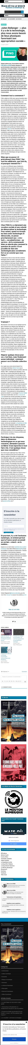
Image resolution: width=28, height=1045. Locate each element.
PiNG (2, 65)
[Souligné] (6, 681)
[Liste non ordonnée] (11, 681)
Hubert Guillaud (5, 860)
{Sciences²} (4, 869)
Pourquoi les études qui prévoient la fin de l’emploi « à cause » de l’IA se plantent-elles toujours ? (11, 1013)
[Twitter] (13, 621)
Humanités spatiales (6, 858)
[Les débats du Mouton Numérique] (13, 814)
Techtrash (3, 873)
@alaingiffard (20, 548)
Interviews (4, 24)
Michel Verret (16, 368)
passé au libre (6, 501)
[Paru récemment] (12, 963)
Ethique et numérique (7, 979)
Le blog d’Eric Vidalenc (7, 864)
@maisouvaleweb (14, 593)
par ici (24, 595)
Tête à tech (4, 874)
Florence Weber (23, 393)
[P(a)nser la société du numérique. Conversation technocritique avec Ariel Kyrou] (6, 650)
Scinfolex (3, 871)
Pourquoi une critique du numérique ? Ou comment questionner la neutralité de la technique (18, 638)
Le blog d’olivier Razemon (7, 865)
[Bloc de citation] (13, 681)
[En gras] (2, 681)
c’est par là (9, 595)
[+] (20, 681)
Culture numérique (6, 973)
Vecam (9, 128)
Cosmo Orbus (4, 857)
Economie (4, 976)
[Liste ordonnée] (9, 681)
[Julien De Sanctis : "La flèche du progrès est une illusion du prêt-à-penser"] (6, 632)
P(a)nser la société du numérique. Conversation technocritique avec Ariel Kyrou (6, 656)
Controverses (5, 970)
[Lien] (17, 681)
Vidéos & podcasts (6, 994)
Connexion (24, 671)
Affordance (4, 853)
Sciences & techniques (7, 991)
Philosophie (4, 988)
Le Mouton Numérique (7, 867)
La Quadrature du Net (21, 423)
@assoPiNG (7, 65)
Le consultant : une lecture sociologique (15, 19)
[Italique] (4, 681)
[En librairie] (13, 741)
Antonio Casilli (4, 855)
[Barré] (8, 681)
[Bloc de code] (15, 681)
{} (18, 681)
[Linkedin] (15, 621)
